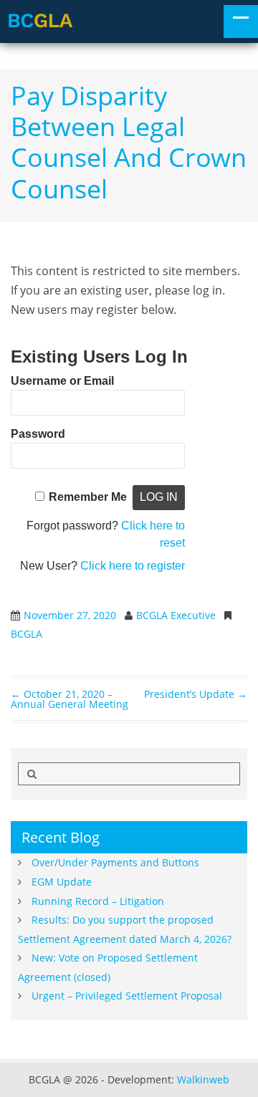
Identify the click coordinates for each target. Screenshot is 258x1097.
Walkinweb (203, 1079)
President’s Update (195, 694)
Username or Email (62, 381)
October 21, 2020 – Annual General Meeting (69, 699)
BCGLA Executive (176, 615)
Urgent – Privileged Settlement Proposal (127, 995)
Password (38, 434)
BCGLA (26, 634)
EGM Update (62, 881)
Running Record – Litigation (98, 901)
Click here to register (132, 566)
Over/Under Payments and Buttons (115, 862)
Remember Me (88, 497)
